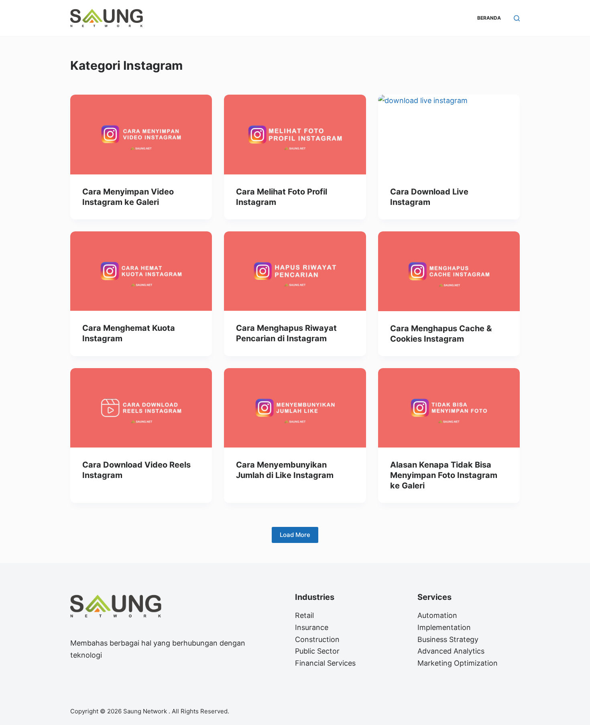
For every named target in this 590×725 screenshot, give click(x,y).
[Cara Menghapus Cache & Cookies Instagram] (449, 271)
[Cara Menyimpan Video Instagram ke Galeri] (141, 134)
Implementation (444, 627)
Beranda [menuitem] (489, 18)
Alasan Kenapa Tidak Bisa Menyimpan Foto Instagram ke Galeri (443, 475)
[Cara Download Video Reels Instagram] (141, 408)
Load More (295, 535)
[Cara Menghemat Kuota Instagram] (141, 271)
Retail (304, 615)
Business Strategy (447, 639)
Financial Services (325, 663)
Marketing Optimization (457, 663)
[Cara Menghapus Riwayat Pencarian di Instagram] (295, 271)
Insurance (311, 627)
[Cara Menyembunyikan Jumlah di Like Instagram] (295, 408)
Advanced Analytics (450, 651)
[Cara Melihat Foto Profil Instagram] (295, 134)
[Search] (517, 18)
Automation (437, 615)
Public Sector (317, 651)
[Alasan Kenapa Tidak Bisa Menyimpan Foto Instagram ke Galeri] (449, 408)
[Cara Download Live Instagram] (449, 134)
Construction (317, 639)
